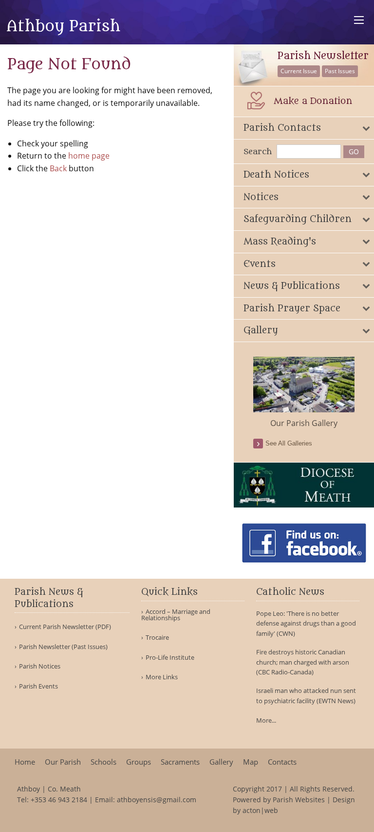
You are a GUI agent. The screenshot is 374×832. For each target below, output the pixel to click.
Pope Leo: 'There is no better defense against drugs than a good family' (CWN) (306, 623)
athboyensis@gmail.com (156, 799)
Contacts (282, 762)
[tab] (304, 128)
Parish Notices (39, 666)
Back (58, 168)
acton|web (260, 810)
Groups (138, 762)
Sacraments (180, 762)
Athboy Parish (63, 26)
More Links (162, 677)
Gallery (221, 762)
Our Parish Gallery (303, 423)
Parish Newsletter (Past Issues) (63, 647)
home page (89, 155)
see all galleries (288, 443)
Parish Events (38, 686)
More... (266, 720)
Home (25, 762)
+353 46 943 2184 (59, 799)
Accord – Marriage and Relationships (175, 615)
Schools (103, 762)
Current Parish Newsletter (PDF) (65, 627)
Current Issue (298, 71)
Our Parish (63, 762)
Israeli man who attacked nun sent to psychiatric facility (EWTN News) (306, 695)
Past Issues (340, 71)
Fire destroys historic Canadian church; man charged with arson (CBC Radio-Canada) (302, 662)
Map (250, 762)
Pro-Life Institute (170, 657)
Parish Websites (299, 799)
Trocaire (157, 637)
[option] (304, 393)
